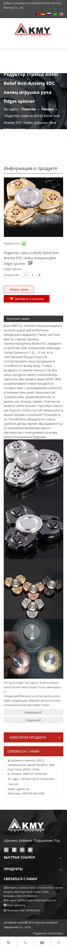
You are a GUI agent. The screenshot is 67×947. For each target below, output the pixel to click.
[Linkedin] (14, 849)
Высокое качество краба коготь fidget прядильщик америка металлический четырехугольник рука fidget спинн (32, 700)
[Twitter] (6, 849)
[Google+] (22, 849)
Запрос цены (18, 289)
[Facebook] (30, 849)
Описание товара (18, 318)
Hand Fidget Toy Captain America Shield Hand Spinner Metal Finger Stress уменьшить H (32, 687)
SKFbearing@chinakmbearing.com (37, 900)
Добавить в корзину (29, 299)
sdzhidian (57, 933)
